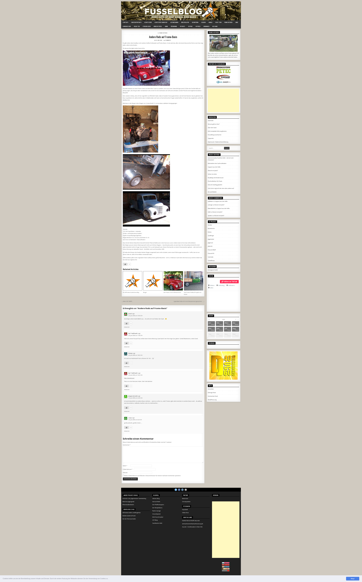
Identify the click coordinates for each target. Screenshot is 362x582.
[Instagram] (182, 489)
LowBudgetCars (127, 26)
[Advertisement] (223, 100)
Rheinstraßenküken (128, 504)
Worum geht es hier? (214, 124)
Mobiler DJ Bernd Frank (129, 516)
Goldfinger (211, 235)
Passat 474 (211, 253)
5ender (210, 225)
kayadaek (185, 509)
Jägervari (210, 243)
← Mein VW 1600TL (127, 301)
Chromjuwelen (186, 501)
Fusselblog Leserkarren (214, 135)
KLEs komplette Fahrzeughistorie (217, 131)
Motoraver (185, 498)
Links (236, 22)
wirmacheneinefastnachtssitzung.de (192, 524)
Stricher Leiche (147, 26)
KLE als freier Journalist (129, 519)
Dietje (130, 353)
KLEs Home (214, 26)
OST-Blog (155, 520)
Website (125, 472)
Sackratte (210, 257)
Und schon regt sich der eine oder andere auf (221, 188)
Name (125, 466)
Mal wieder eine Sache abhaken (217, 163)
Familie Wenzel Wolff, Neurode (191, 520)
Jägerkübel (211, 239)
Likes (210, 287)
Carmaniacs (206, 26)
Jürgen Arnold (132, 396)
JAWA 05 (210, 246)
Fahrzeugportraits (136, 22)
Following (220, 285)
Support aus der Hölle (214, 167)
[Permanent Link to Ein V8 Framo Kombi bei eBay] (132, 280)
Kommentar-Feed (213, 396)
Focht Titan (218, 22)
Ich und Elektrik (212, 192)
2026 (223, 319)
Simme (166, 26)
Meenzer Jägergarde (128, 501)
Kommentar (126, 445)
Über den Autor (212, 127)
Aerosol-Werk (156, 501)
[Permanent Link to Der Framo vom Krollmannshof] (173, 280)
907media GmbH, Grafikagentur (132, 512)
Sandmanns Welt (157, 523)
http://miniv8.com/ (129, 378)
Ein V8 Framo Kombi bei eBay (131, 292)
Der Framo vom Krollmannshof (172, 292)
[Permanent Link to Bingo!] (153, 280)
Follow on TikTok (230, 282)
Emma (209, 232)
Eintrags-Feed (212, 392)
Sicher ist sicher (212, 174)
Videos (211, 285)
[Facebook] (179, 489)
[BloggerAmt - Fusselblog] (225, 565)
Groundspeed (156, 514)
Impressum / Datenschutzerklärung (218, 142)
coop (130, 418)
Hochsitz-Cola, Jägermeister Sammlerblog (134, 498)
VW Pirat (190, 26)
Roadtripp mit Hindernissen (216, 178)
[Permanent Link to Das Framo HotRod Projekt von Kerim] (193, 280)
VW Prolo (198, 26)
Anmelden (211, 389)
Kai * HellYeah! (132, 333)
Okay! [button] (353, 578)
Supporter (211, 138)
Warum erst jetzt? (213, 170)
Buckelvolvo (211, 228)
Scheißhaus (211, 260)
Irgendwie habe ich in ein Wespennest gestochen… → (189, 301)
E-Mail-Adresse (127, 469)
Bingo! (145, 292)
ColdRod (203, 22)
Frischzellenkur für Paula (215, 181)
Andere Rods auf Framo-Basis (163, 37)
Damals (210, 22)
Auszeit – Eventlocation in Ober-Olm (192, 527)
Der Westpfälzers (157, 508)
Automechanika (174, 22)
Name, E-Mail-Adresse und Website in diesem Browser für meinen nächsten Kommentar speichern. (152, 475)
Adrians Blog (156, 498)
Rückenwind (174, 26)
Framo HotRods (228, 22)
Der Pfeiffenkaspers (158, 504)
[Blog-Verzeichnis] (225, 563)
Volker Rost (185, 512)
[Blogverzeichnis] (225, 567)
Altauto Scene (148, 22)
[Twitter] (176, 489)
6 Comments (168, 40)
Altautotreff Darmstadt (161, 22)
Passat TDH (137, 26)
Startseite (125, 22)
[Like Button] (125, 264)
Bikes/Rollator (185, 22)
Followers (231, 285)
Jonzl (130, 313)
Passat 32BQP (212, 250)
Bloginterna (195, 22)
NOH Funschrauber (157, 517)
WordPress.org (212, 400)
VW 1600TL (182, 26)
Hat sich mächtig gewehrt (215, 185)
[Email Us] (185, 489)
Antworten (126, 327)
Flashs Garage (156, 511)
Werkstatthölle (158, 26)
